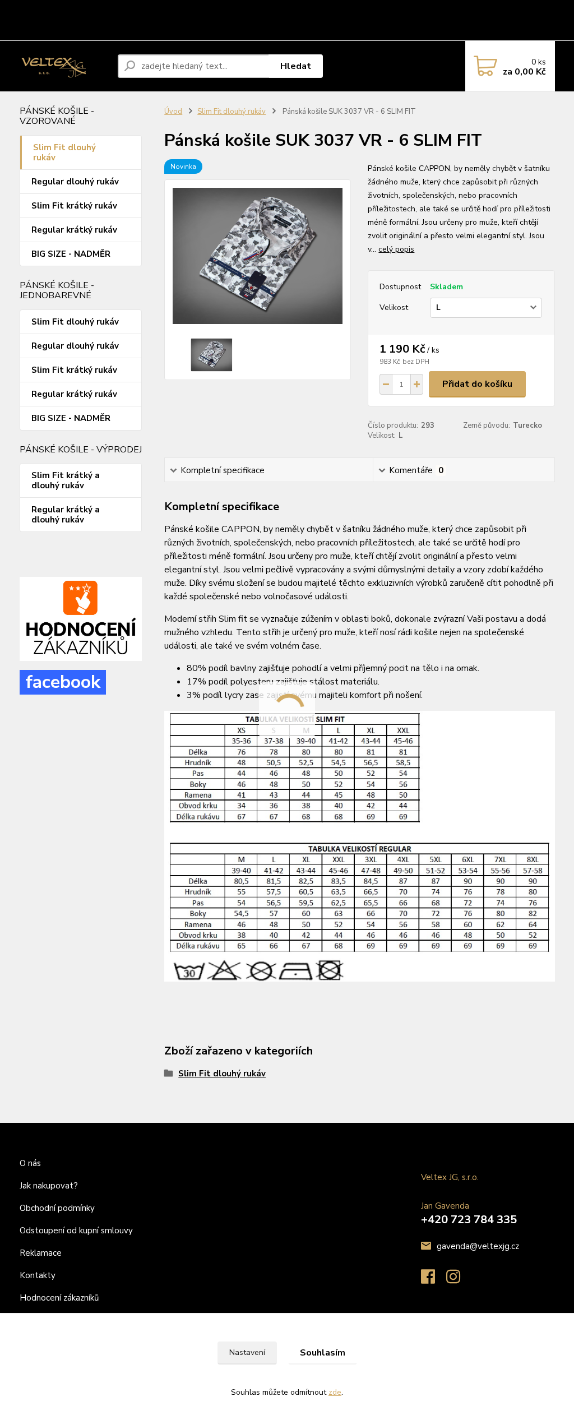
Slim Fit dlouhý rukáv (64, 152)
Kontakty (89, 30)
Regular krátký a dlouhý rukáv (65, 514)
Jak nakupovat (80, 10)
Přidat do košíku (477, 384)
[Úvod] (64, 66)
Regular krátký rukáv (74, 229)
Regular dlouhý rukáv (75, 181)
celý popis (396, 249)
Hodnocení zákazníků (59, 1297)
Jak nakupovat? (50, 1185)
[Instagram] (458, 1279)
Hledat (295, 66)
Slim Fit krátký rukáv (74, 205)
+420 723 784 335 (469, 1219)
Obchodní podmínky (151, 10)
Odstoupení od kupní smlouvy (247, 10)
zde (334, 1392)
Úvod (173, 112)
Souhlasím (322, 1353)
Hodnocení (42, 30)
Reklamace (330, 10)
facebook (62, 682)
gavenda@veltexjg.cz (478, 1246)
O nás (33, 10)
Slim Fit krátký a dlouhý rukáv (65, 480)
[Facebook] (433, 1279)
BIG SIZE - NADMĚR (70, 254)
